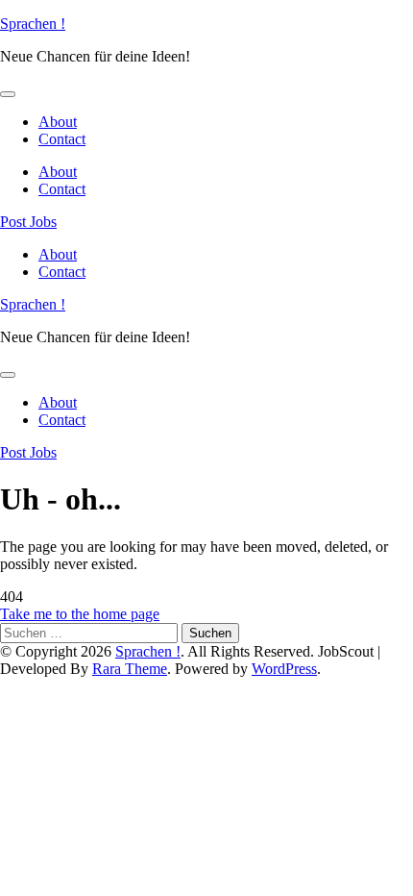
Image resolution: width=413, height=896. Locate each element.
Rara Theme (129, 668)
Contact (61, 139)
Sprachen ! (32, 23)
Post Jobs (28, 221)
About (57, 121)
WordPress (284, 668)
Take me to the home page (79, 614)
